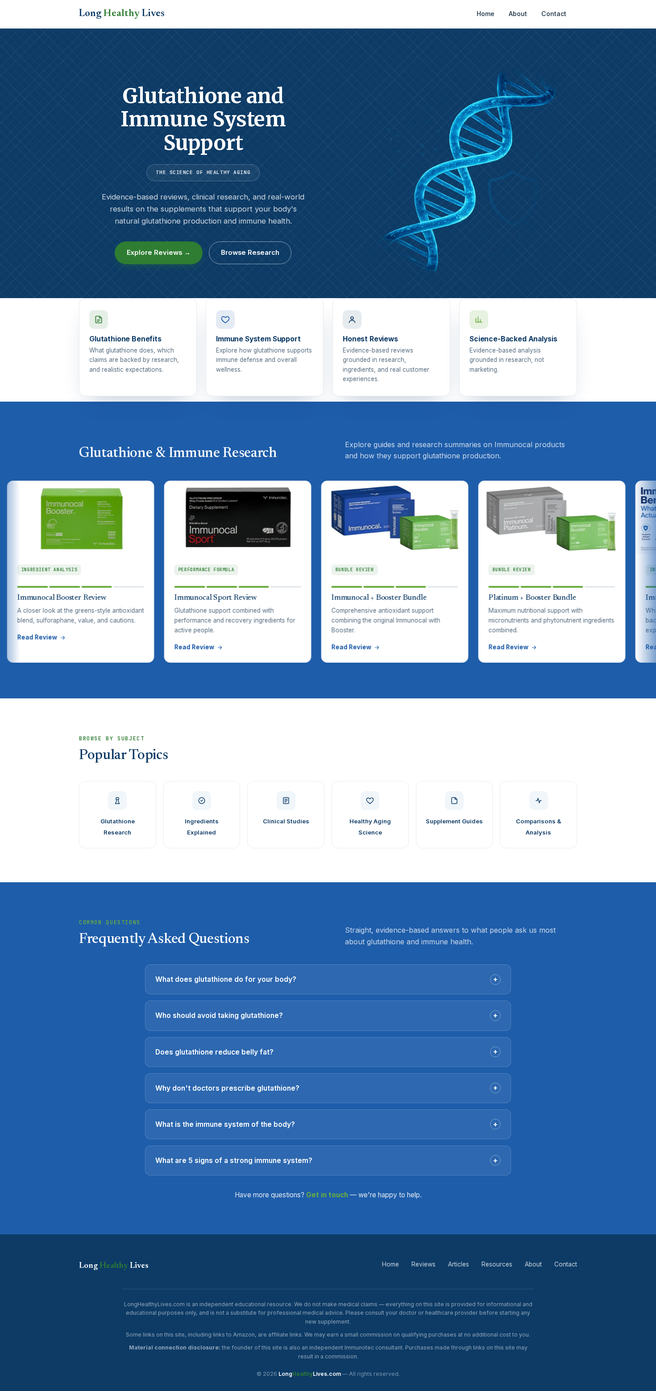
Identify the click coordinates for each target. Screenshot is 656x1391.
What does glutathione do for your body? (326, 979)
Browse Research (250, 253)
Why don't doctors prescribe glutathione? (326, 1087)
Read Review (147, 647)
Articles (458, 1264)
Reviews (423, 1264)
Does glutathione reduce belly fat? (326, 1051)
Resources (497, 1264)
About (518, 13)
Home (485, 13)
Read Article (617, 647)
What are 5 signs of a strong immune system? (326, 1160)
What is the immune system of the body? (326, 1124)
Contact (553, 13)
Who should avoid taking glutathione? (326, 1015)
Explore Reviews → (159, 253)
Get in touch (327, 1195)
